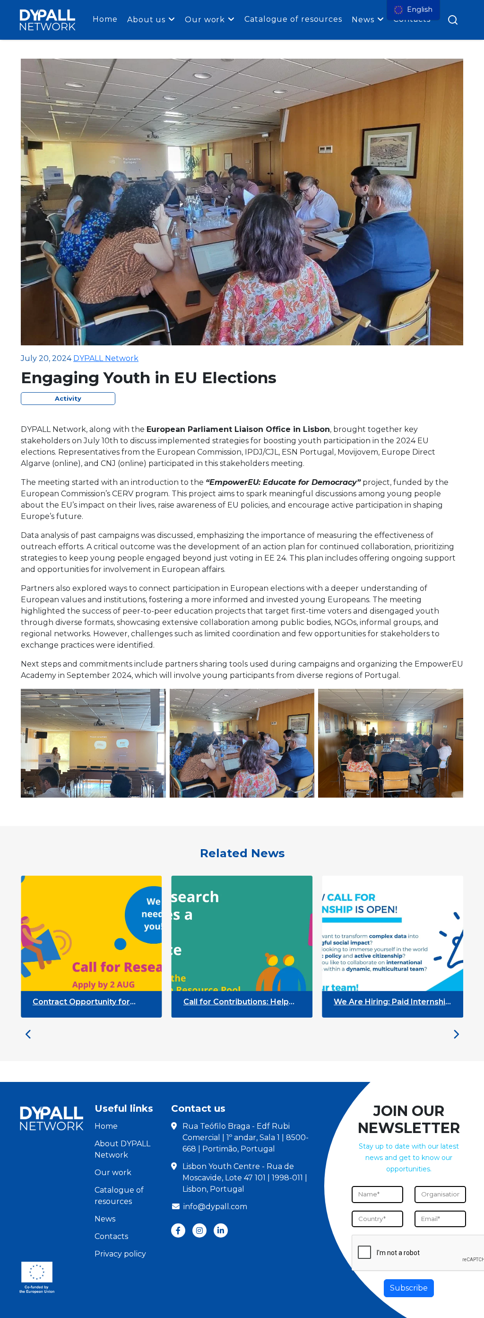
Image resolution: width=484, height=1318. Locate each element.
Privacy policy (120, 1253)
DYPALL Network (105, 358)
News (363, 19)
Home (105, 19)
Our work (205, 19)
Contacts (111, 1236)
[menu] (413, 10)
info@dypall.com (215, 1206)
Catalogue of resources (293, 19)
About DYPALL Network (122, 1149)
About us (146, 19)
